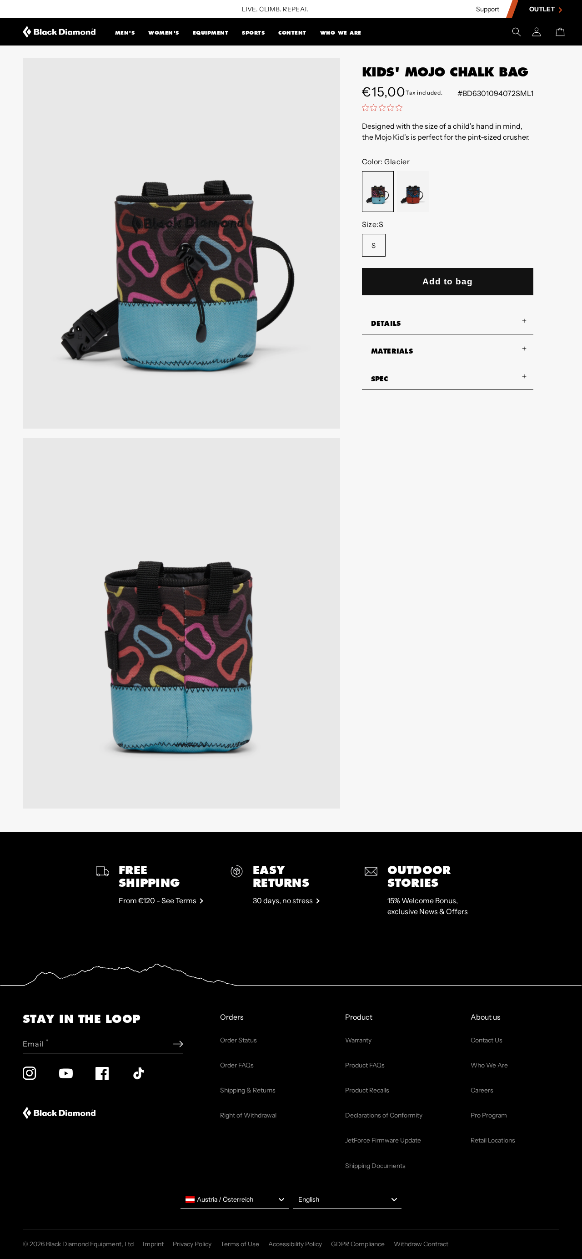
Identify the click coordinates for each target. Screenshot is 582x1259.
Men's (125, 33)
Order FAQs (237, 1065)
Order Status (238, 1040)
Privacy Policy (192, 1244)
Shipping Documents (375, 1166)
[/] (59, 31)
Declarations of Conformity (383, 1115)
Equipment (211, 33)
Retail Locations (493, 1140)
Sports (253, 33)
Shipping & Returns (248, 1090)
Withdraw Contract (421, 1244)
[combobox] (235, 1200)
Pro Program (489, 1115)
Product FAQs (365, 1065)
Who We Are (340, 33)
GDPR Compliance (358, 1244)
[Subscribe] (178, 1044)
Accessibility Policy (295, 1244)
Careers (482, 1090)
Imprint (153, 1244)
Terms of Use (240, 1244)
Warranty (358, 1040)
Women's (163, 33)
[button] (125, 31)
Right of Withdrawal (248, 1115)
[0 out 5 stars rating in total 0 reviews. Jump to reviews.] (384, 107)
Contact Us (486, 1040)
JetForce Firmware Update (383, 1140)
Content (292, 33)
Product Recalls (367, 1090)
